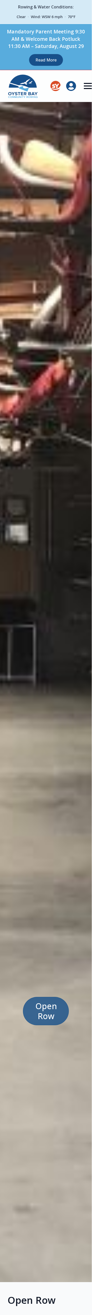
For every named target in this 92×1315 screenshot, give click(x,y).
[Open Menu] (88, 86)
